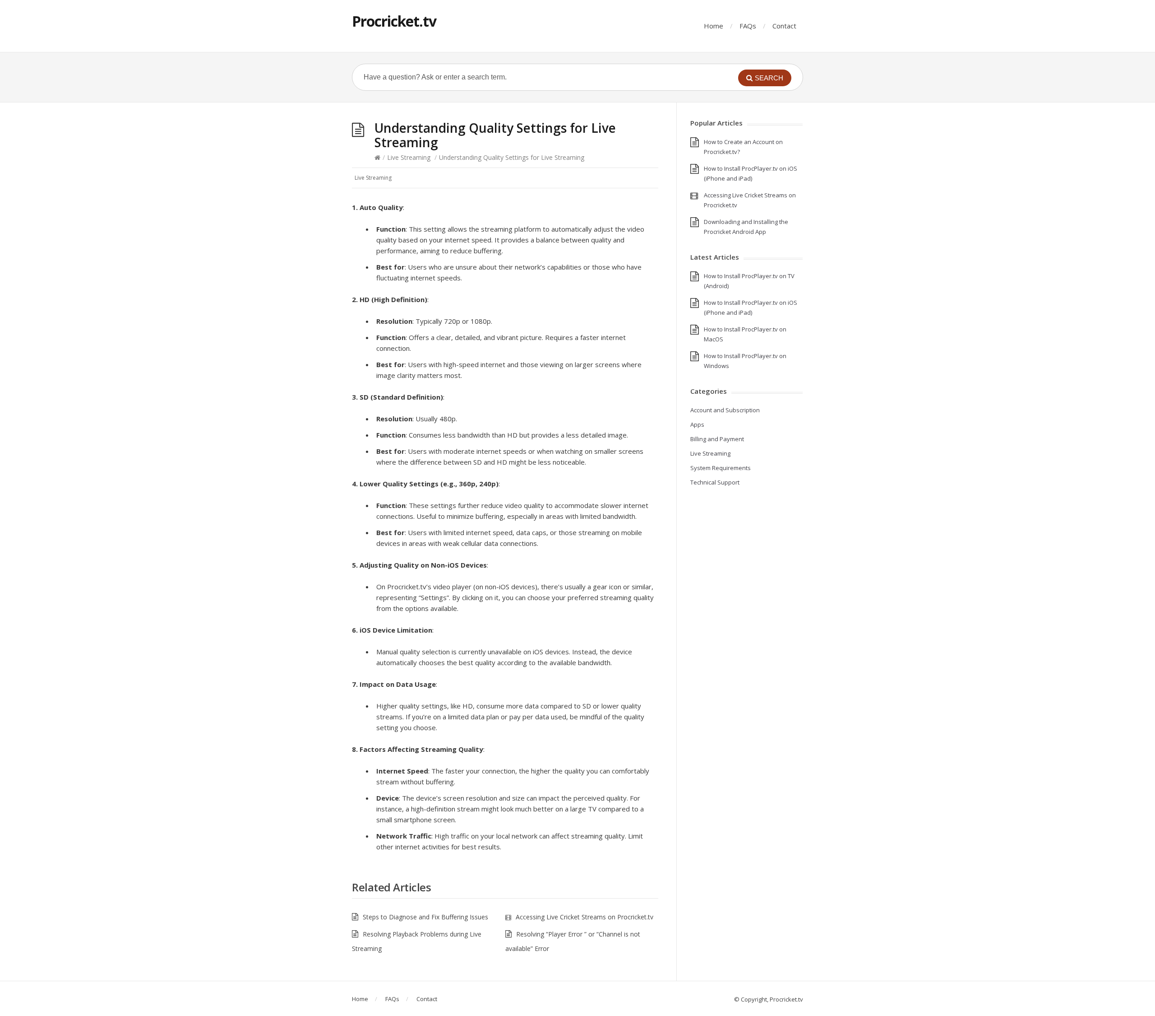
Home (713, 25)
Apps (697, 424)
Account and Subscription (725, 410)
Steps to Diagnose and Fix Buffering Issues (425, 917)
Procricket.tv (394, 21)
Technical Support (714, 482)
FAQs (747, 25)
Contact (784, 25)
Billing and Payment (717, 439)
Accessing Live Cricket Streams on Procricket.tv (584, 917)
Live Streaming (408, 157)
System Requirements (720, 468)
